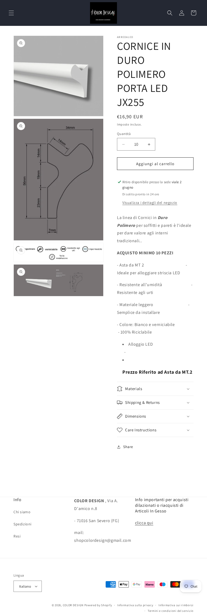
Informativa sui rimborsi (176, 605)
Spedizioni (22, 524)
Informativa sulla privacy (135, 605)
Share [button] (128, 446)
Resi (16, 536)
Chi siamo (21, 511)
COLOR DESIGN (73, 605)
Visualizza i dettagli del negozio (149, 202)
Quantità (124, 133)
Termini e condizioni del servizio (171, 611)
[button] (11, 13)
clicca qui (144, 523)
